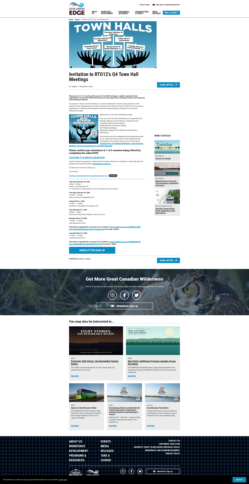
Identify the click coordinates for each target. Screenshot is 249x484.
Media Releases (157, 13)
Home (71, 19)
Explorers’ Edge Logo (169, 444)
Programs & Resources (124, 13)
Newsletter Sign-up (92, 250)
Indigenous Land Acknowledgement (162, 450)
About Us (94, 13)
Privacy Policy (173, 453)
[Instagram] (112, 295)
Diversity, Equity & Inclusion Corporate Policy (157, 447)
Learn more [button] (63, 480)
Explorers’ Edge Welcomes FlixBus (83, 408)
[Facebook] (124, 295)
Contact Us (174, 440)
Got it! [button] (239, 480)
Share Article (166, 85)
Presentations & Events (142, 13)
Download (113, 175)
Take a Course (170, 12)
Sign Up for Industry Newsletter (168, 5)
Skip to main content (39, 5)
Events (77, 19)
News (88, 259)
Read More (75, 376)
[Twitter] (136, 295)
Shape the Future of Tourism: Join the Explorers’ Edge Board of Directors (166, 183)
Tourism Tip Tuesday (163, 158)
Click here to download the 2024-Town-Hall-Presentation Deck (88, 175)
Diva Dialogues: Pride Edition (157, 408)
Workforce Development (107, 13)
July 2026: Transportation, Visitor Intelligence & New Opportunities (165, 211)
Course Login (144, 5)
